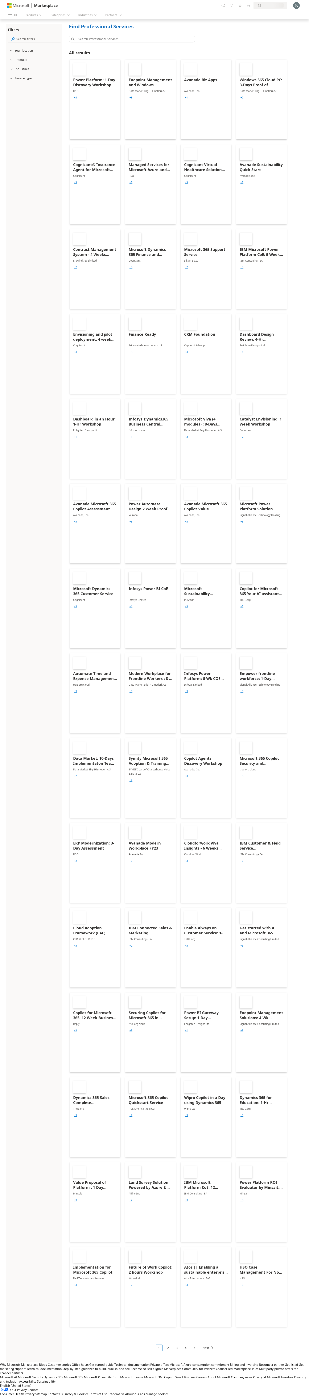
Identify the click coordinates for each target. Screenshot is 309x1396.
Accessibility (27, 1381)
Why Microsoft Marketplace (19, 1364)
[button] (72, 39)
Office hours (80, 1364)
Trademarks (116, 1394)
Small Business (185, 1377)
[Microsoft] (18, 5)
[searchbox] (38, 39)
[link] (95, 99)
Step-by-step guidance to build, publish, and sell (96, 1369)
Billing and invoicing (244, 1364)
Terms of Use (98, 1394)
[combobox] (133, 39)
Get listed (291, 1364)
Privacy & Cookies (75, 1394)
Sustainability (46, 1381)
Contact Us (55, 1394)
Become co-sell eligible (147, 1369)
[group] (75, 97)
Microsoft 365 (73, 1377)
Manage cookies (157, 1394)
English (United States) (15, 1385)
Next (205, 1348)
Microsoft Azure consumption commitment (199, 1364)
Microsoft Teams (131, 1377)
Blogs (43, 1364)
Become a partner (271, 1364)
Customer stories (59, 1364)
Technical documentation (131, 1364)
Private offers (159, 1364)
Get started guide (101, 1364)
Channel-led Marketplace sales (237, 1369)
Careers (201, 1377)
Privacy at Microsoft (266, 1377)
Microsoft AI (8, 1377)
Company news (241, 1377)
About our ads (135, 1394)
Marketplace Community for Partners (189, 1369)
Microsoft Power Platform (101, 1377)
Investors (287, 1377)
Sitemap (41, 1394)
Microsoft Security (30, 1377)
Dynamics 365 (53, 1377)
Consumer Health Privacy (17, 1394)
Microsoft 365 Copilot (159, 1377)
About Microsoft (218, 1377)
